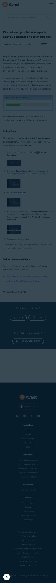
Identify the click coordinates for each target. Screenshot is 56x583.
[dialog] (28, 291)
